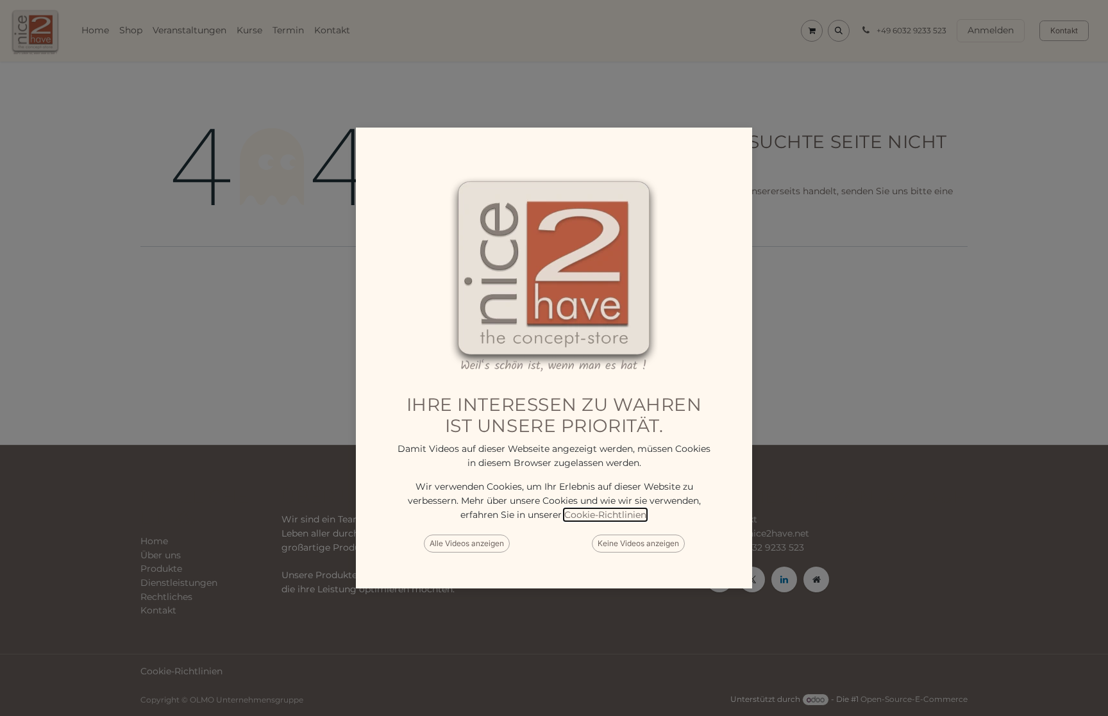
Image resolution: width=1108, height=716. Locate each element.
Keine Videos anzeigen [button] (638, 543)
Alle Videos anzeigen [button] (467, 543)
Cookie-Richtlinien (605, 514)
